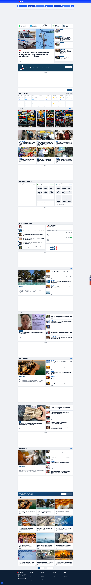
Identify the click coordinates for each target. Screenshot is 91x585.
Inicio (30, 1)
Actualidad (20, 158)
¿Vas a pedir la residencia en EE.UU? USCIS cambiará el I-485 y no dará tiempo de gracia (27, 563)
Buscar (71, 1)
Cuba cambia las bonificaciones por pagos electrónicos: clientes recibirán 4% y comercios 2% (30, 424)
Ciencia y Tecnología (22, 141)
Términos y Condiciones (67, 573)
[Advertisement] (45, 16)
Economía (31, 579)
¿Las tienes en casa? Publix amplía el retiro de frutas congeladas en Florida (26, 160)
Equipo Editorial (55, 575)
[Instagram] (23, 578)
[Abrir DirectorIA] (2, 583)
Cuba (20, 50)
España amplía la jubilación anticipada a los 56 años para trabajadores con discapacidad (64, 143)
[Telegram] (21, 578)
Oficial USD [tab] (66, 228)
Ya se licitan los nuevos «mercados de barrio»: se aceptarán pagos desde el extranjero (26, 529)
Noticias (37, 1)
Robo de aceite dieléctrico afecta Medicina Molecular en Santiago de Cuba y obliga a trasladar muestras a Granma (34, 54)
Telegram (63, 493)
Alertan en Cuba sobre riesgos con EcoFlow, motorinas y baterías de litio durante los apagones (27, 143)
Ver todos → (71, 108)
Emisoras (63, 1)
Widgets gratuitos (44, 579)
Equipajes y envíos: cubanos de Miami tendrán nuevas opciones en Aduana (44, 160)
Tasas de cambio (43, 575)
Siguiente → (51, 567)
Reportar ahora (68, 67)
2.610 (48, 567)
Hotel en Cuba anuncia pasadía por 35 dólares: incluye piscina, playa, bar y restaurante (30, 288)
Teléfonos (33, 1)
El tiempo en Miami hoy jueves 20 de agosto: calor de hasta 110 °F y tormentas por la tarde (64, 563)
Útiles (58, 1)
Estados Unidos (21, 376)
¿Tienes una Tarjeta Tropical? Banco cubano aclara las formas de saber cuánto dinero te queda (64, 160)
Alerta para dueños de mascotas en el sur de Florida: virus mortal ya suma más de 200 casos (31, 469)
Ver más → (71, 268)
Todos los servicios (44, 573)
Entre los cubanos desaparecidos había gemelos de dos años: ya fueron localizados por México (45, 546)
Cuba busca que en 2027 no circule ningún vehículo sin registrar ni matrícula (45, 563)
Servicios (48, 1)
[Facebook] (19, 578)
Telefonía (42, 576)
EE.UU (31, 577)
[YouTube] (25, 578)
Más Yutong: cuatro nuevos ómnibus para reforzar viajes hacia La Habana (63, 529)
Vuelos (42, 577)
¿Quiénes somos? (55, 573)
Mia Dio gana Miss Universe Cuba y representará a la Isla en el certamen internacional (25, 546)
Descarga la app (55, 579)
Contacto (54, 576)
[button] (21, 97)
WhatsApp (69, 493)
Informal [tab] (53, 228)
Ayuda (68, 1)
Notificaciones (66, 577)
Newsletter (54, 577)
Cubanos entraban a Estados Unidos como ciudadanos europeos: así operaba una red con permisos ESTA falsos (45, 143)
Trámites (43, 1)
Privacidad (65, 576)
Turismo (53, 1)
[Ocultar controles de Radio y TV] (90, 276)
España (57, 141)
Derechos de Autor (67, 575)
